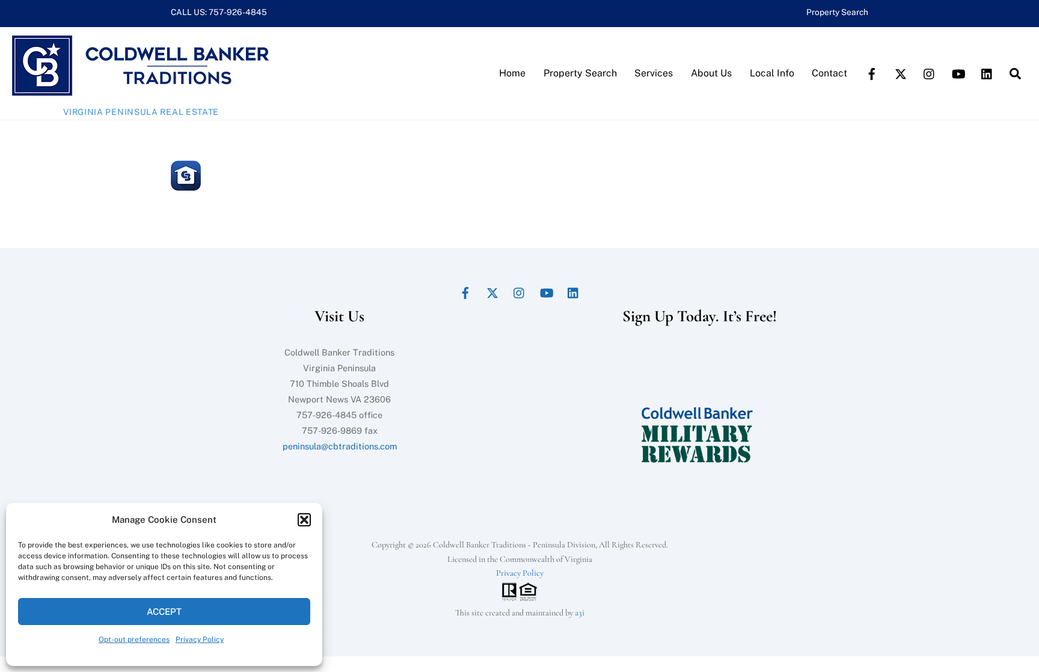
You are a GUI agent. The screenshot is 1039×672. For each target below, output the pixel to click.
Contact (829, 73)
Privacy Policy (200, 639)
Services (653, 73)
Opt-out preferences (134, 639)
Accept (164, 611)
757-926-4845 (238, 12)
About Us (711, 73)
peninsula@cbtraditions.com (340, 446)
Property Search (837, 12)
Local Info (772, 73)
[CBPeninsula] (140, 89)
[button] (304, 520)
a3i (579, 613)
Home (512, 73)
